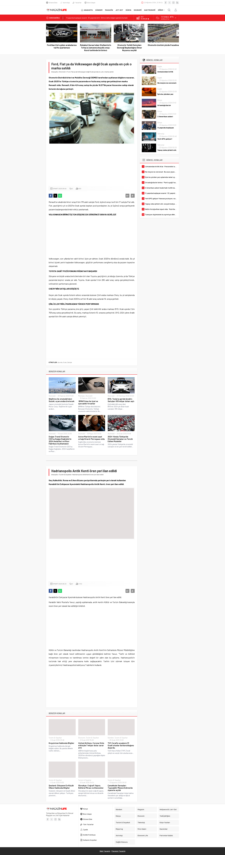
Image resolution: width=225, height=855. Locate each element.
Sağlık (159, 66)
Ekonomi (81, 738)
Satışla (69, 362)
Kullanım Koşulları (90, 840)
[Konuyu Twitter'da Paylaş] (55, 196)
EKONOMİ (138, 10)
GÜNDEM (98, 10)
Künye (85, 809)
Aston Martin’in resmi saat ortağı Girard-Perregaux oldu (91, 437)
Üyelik (85, 829)
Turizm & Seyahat (65, 474)
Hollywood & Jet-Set (168, 809)
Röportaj (119, 829)
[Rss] (177, 2)
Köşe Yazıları (165, 822)
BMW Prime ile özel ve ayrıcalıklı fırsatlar (88, 402)
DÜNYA (128, 10)
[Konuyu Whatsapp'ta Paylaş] (60, 196)
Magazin (141, 809)
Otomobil (62, 72)
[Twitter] (169, 2)
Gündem (111, 738)
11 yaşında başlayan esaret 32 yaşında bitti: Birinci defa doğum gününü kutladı (96, 18)
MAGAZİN (109, 10)
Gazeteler (164, 829)
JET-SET (119, 10)
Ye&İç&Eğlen (165, 816)
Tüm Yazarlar (88, 824)
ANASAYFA (88, 10)
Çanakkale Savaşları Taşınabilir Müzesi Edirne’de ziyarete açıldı (120, 787)
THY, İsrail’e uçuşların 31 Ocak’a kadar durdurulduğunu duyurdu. (121, 745)
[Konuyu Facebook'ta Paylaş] (51, 196)
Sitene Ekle (53, 3)
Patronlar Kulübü (166, 835)
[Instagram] (173, 2)
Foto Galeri (142, 829)
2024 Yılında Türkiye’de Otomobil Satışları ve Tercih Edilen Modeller (120, 438)
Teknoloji (160, 134)
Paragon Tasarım (118, 851)
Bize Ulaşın (91, 3)
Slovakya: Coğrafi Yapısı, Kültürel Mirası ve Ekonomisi (90, 786)
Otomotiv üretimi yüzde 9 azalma (129, 45)
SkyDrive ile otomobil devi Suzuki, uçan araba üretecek (61, 400)
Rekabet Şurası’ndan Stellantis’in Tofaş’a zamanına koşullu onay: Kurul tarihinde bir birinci (61, 47)
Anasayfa (54, 72)
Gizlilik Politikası (89, 835)
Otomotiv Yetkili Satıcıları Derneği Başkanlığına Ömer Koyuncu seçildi (95, 47)
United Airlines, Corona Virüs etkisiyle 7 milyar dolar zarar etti (91, 745)
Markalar (81, 396)
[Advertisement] (92, 165)
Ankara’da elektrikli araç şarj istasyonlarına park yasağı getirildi (163, 47)
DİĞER (160, 10)
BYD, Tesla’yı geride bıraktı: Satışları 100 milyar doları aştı (121, 400)
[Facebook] (165, 2)
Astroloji (66, 3)
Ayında (60, 362)
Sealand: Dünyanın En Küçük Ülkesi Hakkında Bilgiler (61, 786)
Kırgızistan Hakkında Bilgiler (61, 743)
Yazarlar (78, 3)
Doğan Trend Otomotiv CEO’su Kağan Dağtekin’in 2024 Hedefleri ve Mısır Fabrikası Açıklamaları (60, 440)
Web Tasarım (105, 851)
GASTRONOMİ (149, 10)
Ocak (65, 362)
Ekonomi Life (143, 835)
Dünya (159, 100)
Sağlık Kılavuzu (122, 842)
